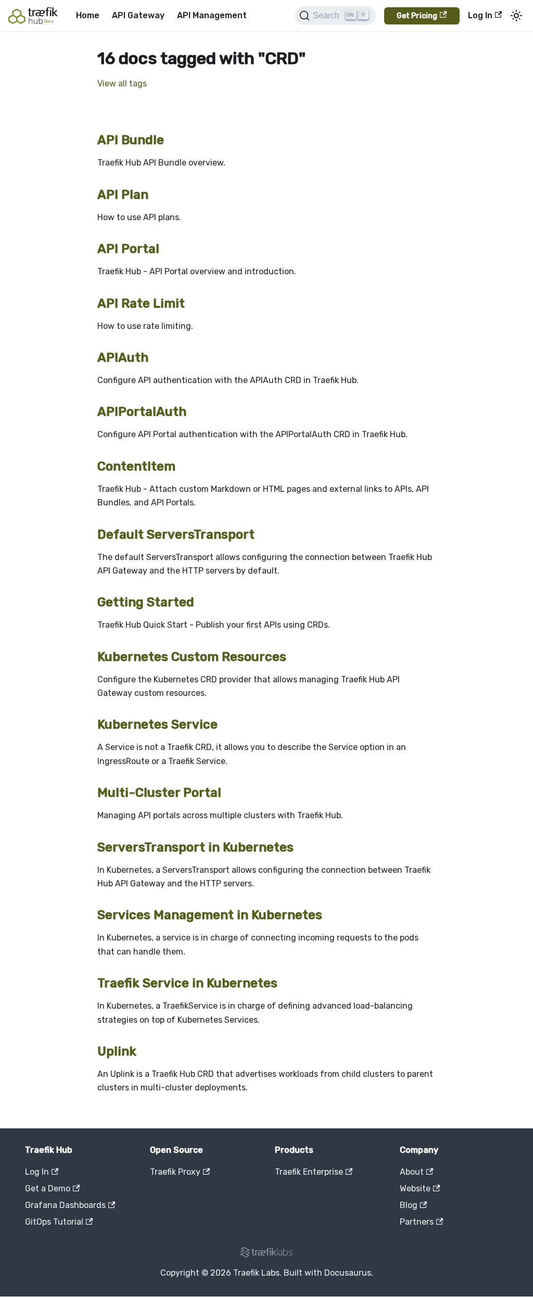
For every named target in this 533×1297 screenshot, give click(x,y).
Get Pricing (417, 15)
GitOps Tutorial (54, 1222)
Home (87, 15)
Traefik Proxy (175, 1172)
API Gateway (138, 15)
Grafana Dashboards (65, 1205)
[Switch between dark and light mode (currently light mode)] (516, 15)
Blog (408, 1205)
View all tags (122, 83)
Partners (417, 1222)
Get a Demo (47, 1188)
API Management (212, 15)
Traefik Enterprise (309, 1172)
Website (415, 1188)
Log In (480, 15)
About (412, 1172)
